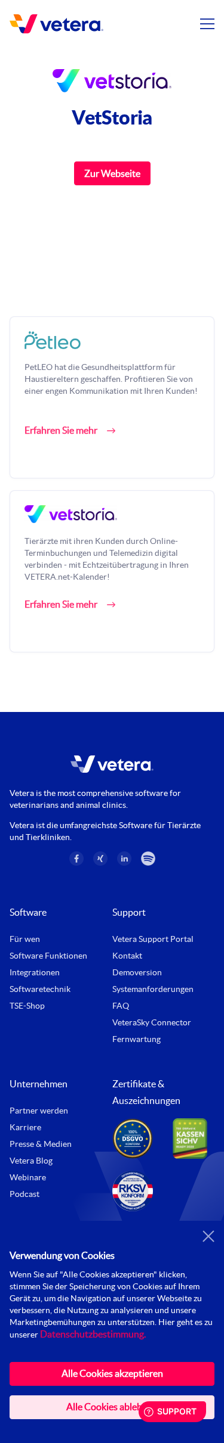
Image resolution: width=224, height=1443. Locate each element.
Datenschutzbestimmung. (93, 1334)
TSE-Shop (27, 1005)
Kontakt (127, 955)
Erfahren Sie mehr (60, 430)
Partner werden (39, 1110)
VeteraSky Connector (151, 1022)
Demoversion (137, 972)
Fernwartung (136, 1039)
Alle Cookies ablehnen (112, 1406)
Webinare (28, 1177)
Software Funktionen (48, 955)
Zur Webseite (112, 173)
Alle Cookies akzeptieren (112, 1373)
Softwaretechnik (40, 989)
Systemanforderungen (153, 989)
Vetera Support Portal (153, 939)
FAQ (120, 1005)
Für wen (25, 939)
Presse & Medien (41, 1144)
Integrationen (35, 972)
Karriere (25, 1127)
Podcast (24, 1194)
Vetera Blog (31, 1160)
